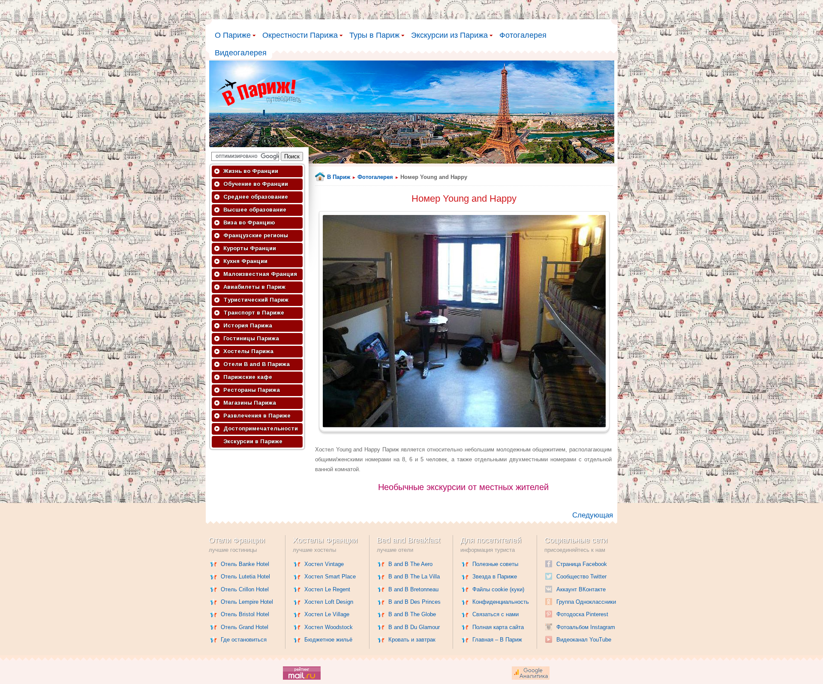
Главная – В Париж (497, 639)
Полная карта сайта (498, 627)
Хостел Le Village (326, 614)
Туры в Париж (374, 35)
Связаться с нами (495, 614)
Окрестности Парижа (300, 35)
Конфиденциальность (500, 602)
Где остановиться (244, 639)
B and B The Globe (412, 614)
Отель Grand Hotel (244, 627)
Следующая (592, 515)
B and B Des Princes (414, 602)
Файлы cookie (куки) (498, 589)
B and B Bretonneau (413, 589)
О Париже (233, 35)
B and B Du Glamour (414, 627)
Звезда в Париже (494, 576)
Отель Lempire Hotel (247, 602)
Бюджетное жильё (328, 639)
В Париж (338, 177)
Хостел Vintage (324, 564)
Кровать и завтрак (412, 639)
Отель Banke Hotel (245, 564)
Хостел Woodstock (328, 627)
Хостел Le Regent (327, 589)
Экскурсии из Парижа (449, 35)
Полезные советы (495, 564)
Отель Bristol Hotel (245, 614)
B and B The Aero (410, 564)
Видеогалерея (241, 52)
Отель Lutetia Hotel (245, 576)
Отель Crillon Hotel (245, 589)
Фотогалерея (523, 35)
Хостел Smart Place (330, 576)
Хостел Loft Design (328, 602)
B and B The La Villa (414, 576)
